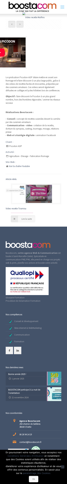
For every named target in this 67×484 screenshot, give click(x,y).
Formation (19, 341)
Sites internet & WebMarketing (28, 328)
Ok (33, 479)
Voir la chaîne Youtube (19, 166)
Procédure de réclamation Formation (23, 300)
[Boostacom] (33, 7)
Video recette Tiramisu (16, 208)
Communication (22, 334)
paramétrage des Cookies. (37, 473)
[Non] (62, 467)
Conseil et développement (26, 321)
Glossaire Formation (15, 297)
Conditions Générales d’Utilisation (26, 455)
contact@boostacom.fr (30, 442)
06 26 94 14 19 (25, 434)
